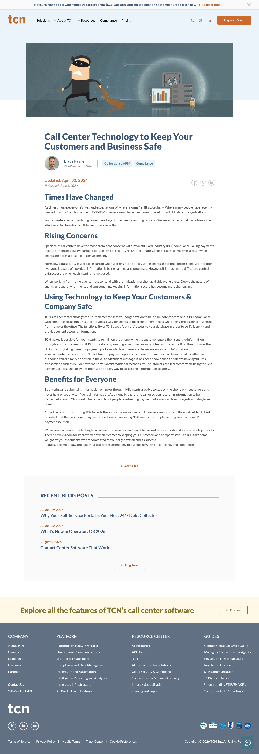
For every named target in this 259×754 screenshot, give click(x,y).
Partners (14, 671)
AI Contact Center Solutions (151, 665)
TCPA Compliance (216, 678)
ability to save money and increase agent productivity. (145, 412)
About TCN (65, 20)
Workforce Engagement (72, 658)
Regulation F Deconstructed (223, 658)
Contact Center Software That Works (75, 547)
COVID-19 (99, 212)
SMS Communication (219, 671)
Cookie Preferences (123, 741)
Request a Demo (234, 20)
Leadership (15, 658)
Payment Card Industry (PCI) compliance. (161, 246)
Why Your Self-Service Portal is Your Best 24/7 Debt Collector (98, 515)
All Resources (141, 645)
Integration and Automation (76, 671)
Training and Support (146, 691)
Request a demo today (60, 444)
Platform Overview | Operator (77, 645)
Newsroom (15, 665)
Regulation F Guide (217, 665)
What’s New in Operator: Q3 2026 (72, 531)
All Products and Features (74, 691)
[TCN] (16, 20)
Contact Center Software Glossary (155, 678)
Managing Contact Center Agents (227, 652)
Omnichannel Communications (78, 652)
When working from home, (63, 281)
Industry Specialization (147, 684)
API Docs (138, 652)
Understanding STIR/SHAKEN (225, 684)
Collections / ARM (117, 163)
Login (209, 20)
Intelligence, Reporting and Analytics (81, 678)
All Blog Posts (129, 565)
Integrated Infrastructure (73, 684)
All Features (233, 610)
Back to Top (130, 465)
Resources (88, 20)
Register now (211, 4)
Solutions (43, 20)
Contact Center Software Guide (226, 645)
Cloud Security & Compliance (152, 671)
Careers (13, 652)
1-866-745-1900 (20, 691)
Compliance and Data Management (81, 665)
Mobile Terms (71, 741)
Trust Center (95, 741)
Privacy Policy (46, 741)
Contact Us (16, 684)
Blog (135, 658)
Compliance (108, 20)
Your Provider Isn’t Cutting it (224, 691)
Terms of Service (19, 741)
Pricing (126, 20)
